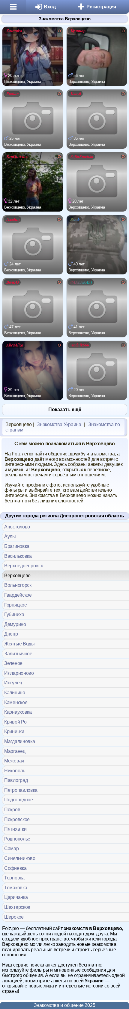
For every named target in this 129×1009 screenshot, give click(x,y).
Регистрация (101, 6)
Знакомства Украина (59, 424)
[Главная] (13, 7)
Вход (50, 6)
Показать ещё (64, 409)
